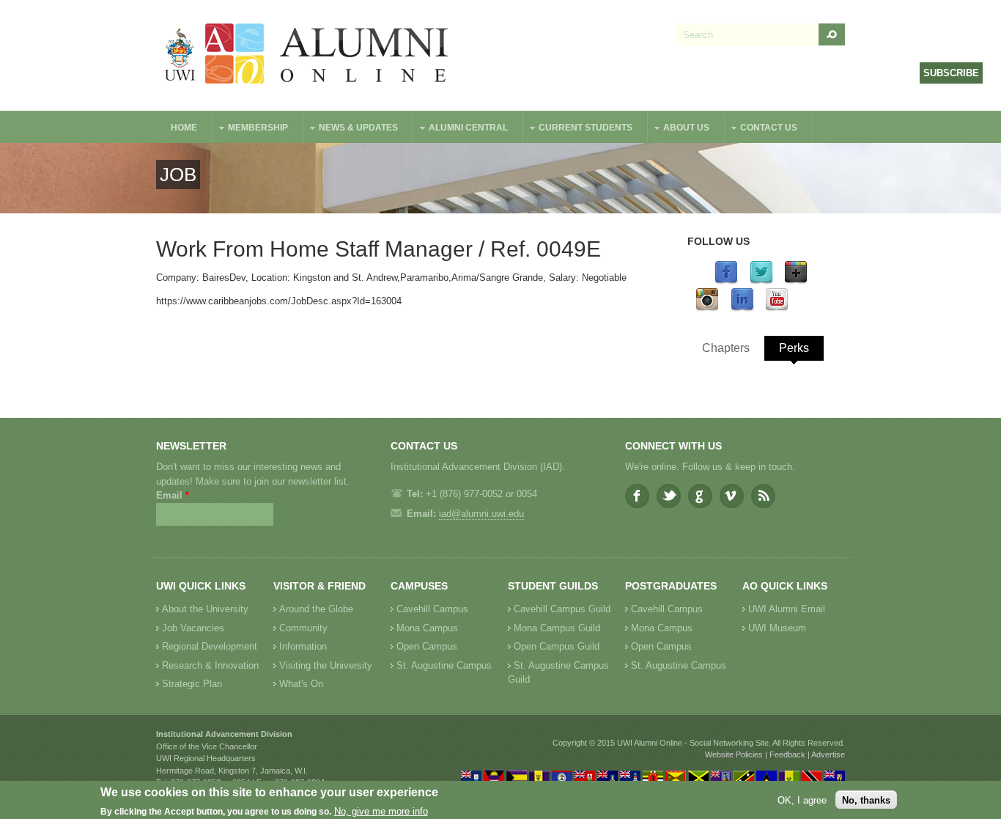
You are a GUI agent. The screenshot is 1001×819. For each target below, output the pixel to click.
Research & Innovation (210, 665)
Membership (250, 129)
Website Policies (734, 754)
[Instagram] (707, 308)
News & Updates (351, 129)
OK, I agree (802, 799)
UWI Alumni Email (786, 608)
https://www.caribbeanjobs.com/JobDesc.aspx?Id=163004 (279, 300)
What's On (301, 683)
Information (303, 646)
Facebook (637, 496)
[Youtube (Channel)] (776, 308)
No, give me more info (381, 812)
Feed (763, 496)
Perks (794, 348)
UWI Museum (777, 627)
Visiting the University (325, 665)
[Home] (307, 55)
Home (184, 127)
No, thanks (866, 799)
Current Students (578, 129)
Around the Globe (316, 608)
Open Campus (426, 646)
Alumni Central (461, 129)
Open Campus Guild (556, 646)
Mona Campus (427, 627)
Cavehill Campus (432, 608)
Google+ (700, 496)
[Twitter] (761, 281)
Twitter (669, 496)
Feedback (787, 754)
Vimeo (732, 496)
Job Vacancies (193, 627)
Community (303, 627)
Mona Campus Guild (557, 627)
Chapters (726, 348)
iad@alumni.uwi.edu (481, 513)
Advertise (828, 754)
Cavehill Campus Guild (562, 608)
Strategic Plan (192, 683)
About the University (205, 608)
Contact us (761, 129)
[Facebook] (726, 281)
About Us (679, 129)
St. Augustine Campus (444, 665)
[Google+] (796, 281)
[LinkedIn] (742, 308)
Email (172, 495)
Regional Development (209, 646)
